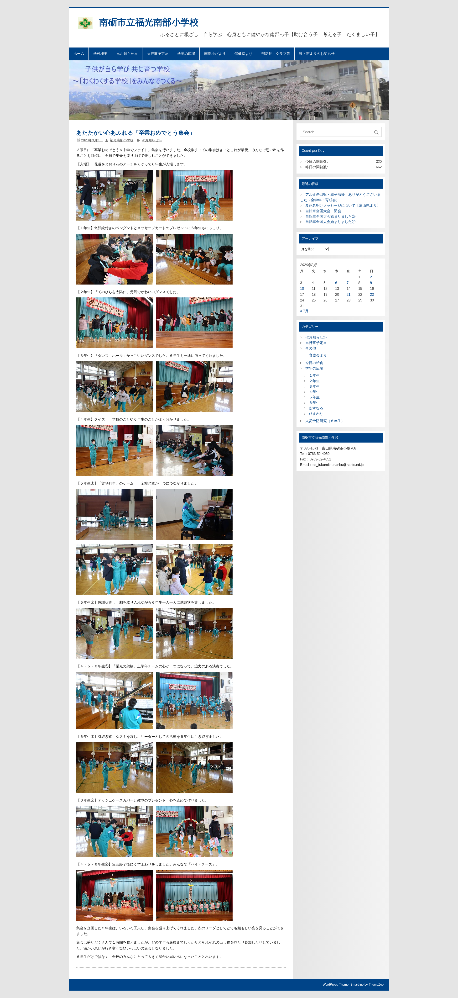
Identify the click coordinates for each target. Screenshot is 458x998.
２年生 (314, 381)
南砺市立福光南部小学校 (149, 22)
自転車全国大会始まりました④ (330, 222)
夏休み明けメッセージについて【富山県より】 (342, 205)
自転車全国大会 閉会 (323, 211)
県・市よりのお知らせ (317, 53)
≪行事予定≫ (157, 53)
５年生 (314, 397)
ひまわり (316, 414)
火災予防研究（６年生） (325, 421)
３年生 (314, 386)
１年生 (314, 375)
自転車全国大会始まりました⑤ (330, 216)
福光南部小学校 (121, 140)
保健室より (243, 53)
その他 (310, 348)
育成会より (318, 355)
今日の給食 (314, 363)
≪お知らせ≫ (127, 53)
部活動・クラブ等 (275, 53)
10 (302, 288)
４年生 (314, 392)
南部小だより (215, 53)
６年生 (314, 403)
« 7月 (304, 311)
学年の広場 (186, 53)
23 (372, 294)
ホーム (78, 53)
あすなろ (316, 408)
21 (348, 294)
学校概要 (100, 53)
